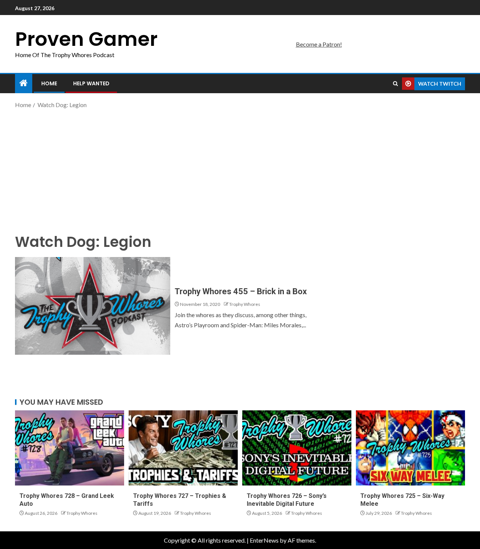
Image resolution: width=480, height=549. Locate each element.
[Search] (395, 84)
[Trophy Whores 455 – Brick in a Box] (92, 306)
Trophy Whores (244, 304)
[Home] (24, 83)
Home (49, 83)
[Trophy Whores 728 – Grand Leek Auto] (69, 447)
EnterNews (264, 540)
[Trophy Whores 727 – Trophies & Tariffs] (183, 447)
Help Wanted (91, 83)
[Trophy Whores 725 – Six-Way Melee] (410, 447)
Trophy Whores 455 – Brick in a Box (241, 291)
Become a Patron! (319, 44)
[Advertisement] (240, 170)
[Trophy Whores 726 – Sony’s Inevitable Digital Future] (296, 447)
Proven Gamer (86, 39)
